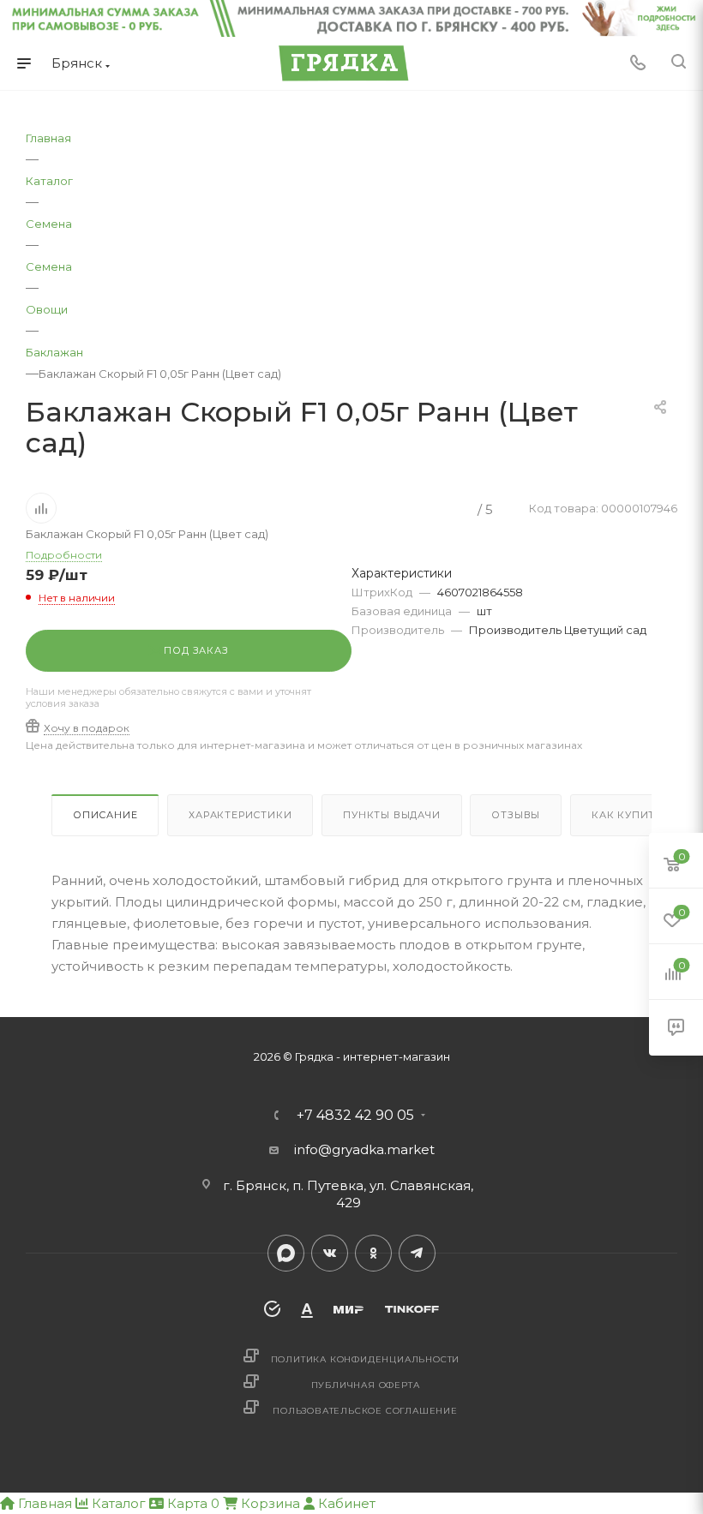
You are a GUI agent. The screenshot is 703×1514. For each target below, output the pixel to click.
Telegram (417, 1253)
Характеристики (240, 815)
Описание (105, 815)
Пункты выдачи (391, 815)
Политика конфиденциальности (365, 1359)
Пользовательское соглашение (365, 1410)
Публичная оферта (365, 1385)
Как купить (627, 815)
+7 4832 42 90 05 (355, 1115)
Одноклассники (373, 1253)
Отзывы (515, 815)
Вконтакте (329, 1253)
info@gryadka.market (364, 1149)
